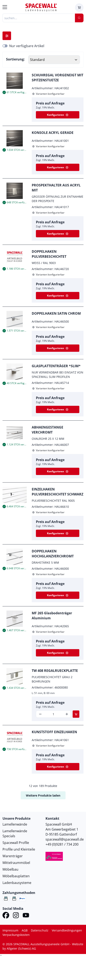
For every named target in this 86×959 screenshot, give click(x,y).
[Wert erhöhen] (66, 714)
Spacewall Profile (16, 842)
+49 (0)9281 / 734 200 (62, 844)
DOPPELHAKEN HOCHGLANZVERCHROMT (53, 553)
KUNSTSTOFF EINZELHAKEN (54, 732)
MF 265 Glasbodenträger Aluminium (52, 615)
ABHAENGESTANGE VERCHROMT (47, 430)
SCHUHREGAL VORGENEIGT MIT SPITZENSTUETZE (57, 77)
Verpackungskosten (16, 935)
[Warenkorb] (79, 7)
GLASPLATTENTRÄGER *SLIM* (56, 366)
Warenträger (13, 856)
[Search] (79, 18)
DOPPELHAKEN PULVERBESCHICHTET (49, 254)
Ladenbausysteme (17, 882)
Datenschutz (39, 930)
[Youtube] (26, 916)
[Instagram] (16, 916)
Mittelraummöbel (16, 862)
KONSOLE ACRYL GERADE (52, 132)
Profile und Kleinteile (19, 849)
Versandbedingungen (67, 930)
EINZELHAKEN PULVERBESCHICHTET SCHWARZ (57, 491)
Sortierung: (15, 59)
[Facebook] (6, 916)
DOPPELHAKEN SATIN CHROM (56, 313)
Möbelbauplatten (16, 876)
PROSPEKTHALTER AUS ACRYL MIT (56, 187)
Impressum (10, 930)
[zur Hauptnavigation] (5, 7)
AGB (25, 930)
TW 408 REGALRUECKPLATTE (55, 670)
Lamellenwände (15, 824)
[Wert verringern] (40, 714)
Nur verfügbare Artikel (26, 46)
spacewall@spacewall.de (65, 839)
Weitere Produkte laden (43, 795)
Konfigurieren (55, 115)
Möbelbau (10, 869)
